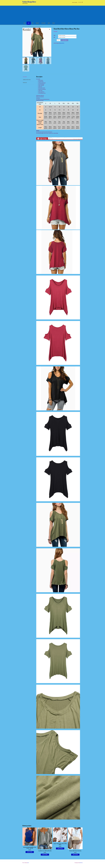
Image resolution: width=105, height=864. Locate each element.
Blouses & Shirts (26, 26)
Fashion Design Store (29, 2)
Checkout (37, 23)
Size (54, 37)
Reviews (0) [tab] (25, 82)
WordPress (81, 862)
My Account (43, 23)
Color (54, 35)
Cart (32, 23)
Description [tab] (25, 76)
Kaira (28, 862)
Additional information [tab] (27, 79)
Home (24, 23)
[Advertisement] (52, 13)
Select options (44, 854)
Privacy (53, 23)
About (49, 23)
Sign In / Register (74, 2)
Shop (28, 23)
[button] (50, 29)
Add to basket (65, 40)
